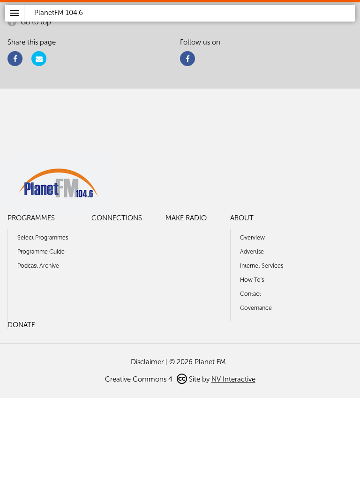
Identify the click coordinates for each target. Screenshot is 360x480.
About (242, 218)
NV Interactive (233, 379)
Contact (250, 293)
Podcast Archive (38, 265)
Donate (21, 325)
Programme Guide (41, 251)
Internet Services (261, 265)
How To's (252, 279)
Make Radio (186, 218)
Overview (252, 237)
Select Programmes (42, 237)
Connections (116, 218)
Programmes (31, 218)
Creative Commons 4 (139, 379)
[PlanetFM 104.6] (192, 24)
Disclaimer (147, 362)
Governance (256, 307)
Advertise (252, 251)
